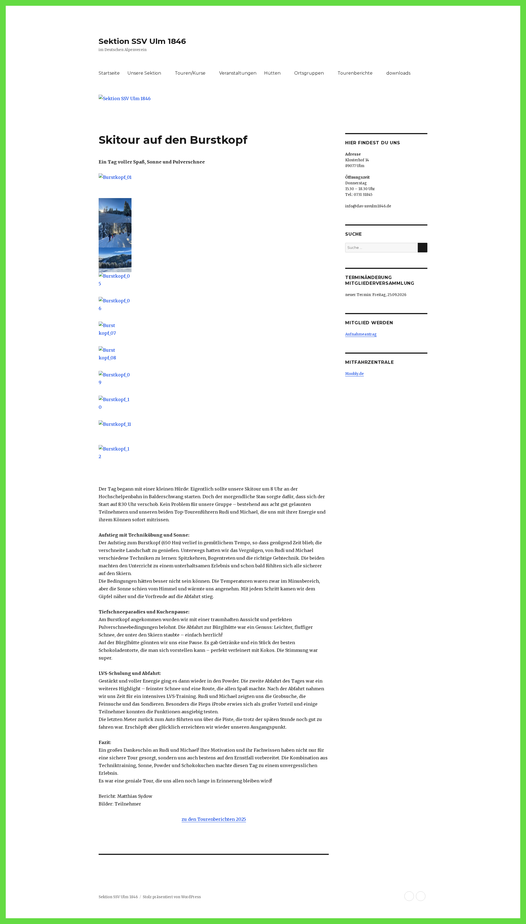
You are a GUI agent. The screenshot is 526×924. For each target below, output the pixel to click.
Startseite (109, 73)
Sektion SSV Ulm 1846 (142, 41)
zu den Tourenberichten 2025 (214, 819)
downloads (398, 73)
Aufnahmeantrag (361, 334)
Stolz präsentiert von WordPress (172, 897)
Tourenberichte (355, 73)
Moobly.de (354, 373)
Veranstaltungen (237, 73)
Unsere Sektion (144, 73)
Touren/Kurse (190, 73)
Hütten (272, 73)
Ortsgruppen (309, 73)
